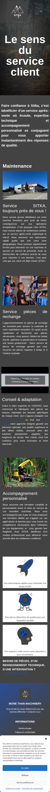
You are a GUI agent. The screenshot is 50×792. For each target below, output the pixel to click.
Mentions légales (25, 728)
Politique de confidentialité (25, 732)
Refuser (25, 775)
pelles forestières (12, 419)
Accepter (25, 768)
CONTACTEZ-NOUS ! (16, 673)
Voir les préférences (25, 782)
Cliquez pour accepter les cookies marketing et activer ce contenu (25, 380)
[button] (46, 738)
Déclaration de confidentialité (32, 788)
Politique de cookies (13, 788)
